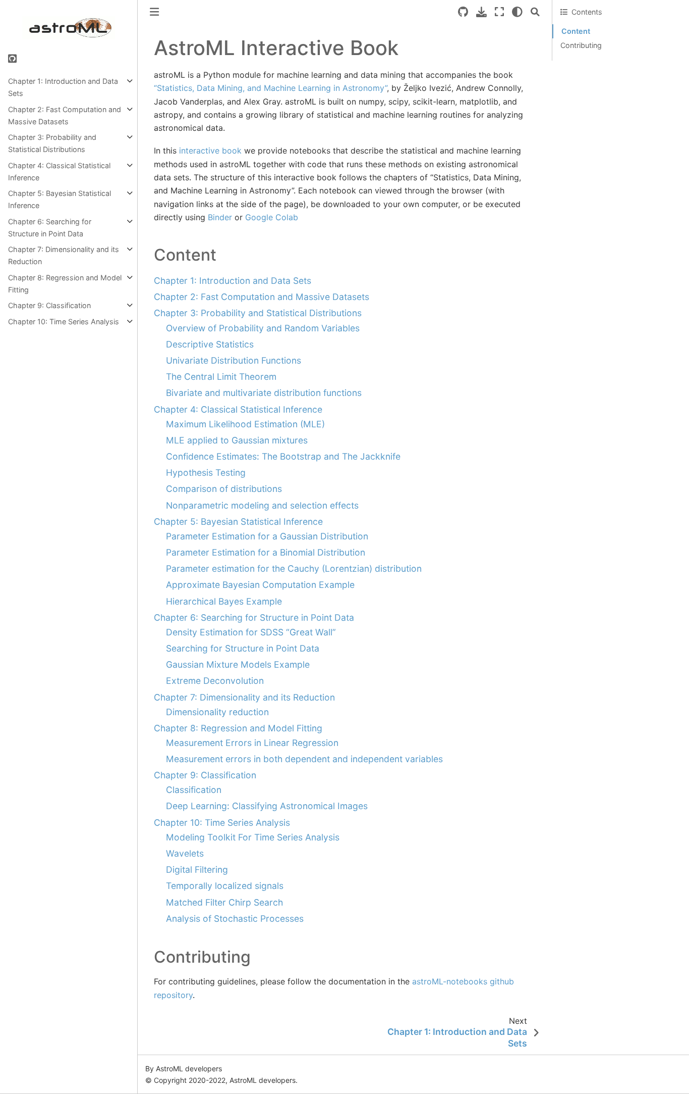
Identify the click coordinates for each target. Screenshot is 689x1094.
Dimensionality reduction (217, 712)
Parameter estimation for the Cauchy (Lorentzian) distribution (294, 568)
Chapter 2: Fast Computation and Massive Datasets (64, 115)
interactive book (210, 150)
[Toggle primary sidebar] (154, 12)
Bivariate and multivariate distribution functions (264, 392)
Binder (220, 217)
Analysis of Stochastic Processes (235, 918)
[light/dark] (517, 12)
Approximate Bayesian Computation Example (260, 584)
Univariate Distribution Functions (233, 360)
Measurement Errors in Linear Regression (252, 742)
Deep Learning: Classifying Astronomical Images (267, 806)
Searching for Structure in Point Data (242, 648)
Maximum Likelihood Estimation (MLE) (245, 424)
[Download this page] (481, 12)
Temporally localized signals (224, 885)
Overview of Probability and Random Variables (263, 328)
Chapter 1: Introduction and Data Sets (63, 87)
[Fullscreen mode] (499, 12)
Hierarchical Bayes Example (224, 601)
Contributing (581, 45)
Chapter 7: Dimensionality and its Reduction (63, 255)
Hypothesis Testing (206, 472)
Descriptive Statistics (210, 344)
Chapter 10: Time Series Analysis (63, 321)
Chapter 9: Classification (49, 305)
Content (575, 31)
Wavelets (185, 853)
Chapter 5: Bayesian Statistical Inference (59, 199)
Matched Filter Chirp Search (224, 902)
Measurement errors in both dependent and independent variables (304, 759)
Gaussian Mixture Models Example (238, 664)
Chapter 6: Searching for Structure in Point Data (49, 227)
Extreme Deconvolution (215, 680)
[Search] (535, 12)
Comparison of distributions (224, 488)
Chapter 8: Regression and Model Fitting (65, 283)
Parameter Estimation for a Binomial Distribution (265, 552)
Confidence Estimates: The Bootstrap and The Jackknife (283, 456)
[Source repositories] (463, 12)
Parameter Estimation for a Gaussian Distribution (267, 536)
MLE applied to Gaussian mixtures (237, 440)
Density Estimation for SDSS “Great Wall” (251, 632)
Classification (193, 789)
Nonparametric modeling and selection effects (262, 505)
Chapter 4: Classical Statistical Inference (59, 171)
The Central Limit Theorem (221, 376)
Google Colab (271, 217)
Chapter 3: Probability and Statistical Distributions (52, 143)
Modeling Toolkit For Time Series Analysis (252, 837)
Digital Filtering (197, 869)
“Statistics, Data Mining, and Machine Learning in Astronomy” (270, 88)
